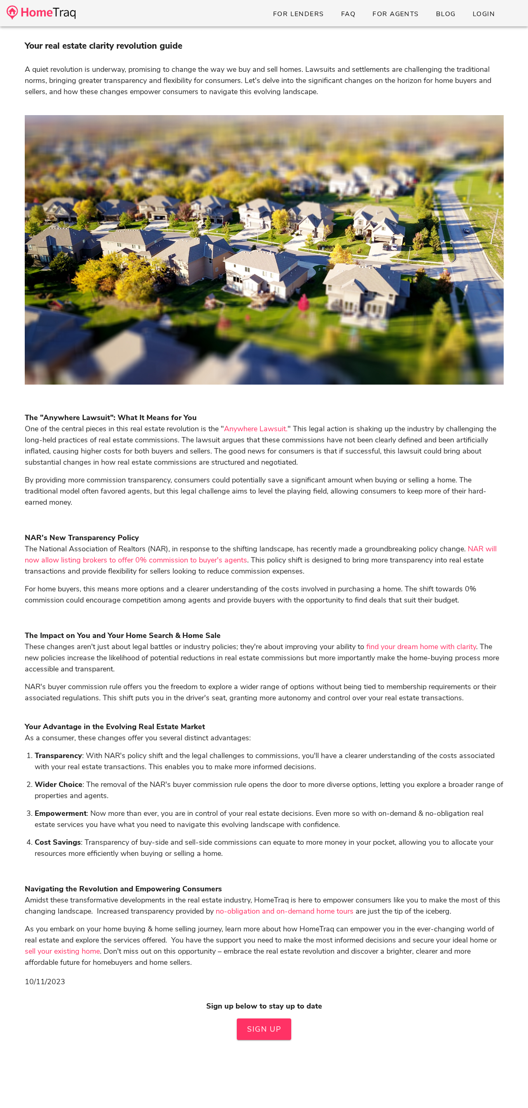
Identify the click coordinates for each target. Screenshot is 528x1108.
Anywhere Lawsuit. (256, 429)
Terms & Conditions (238, 1097)
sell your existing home (62, 951)
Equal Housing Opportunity (254, 1081)
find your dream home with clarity (421, 647)
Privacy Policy (299, 1097)
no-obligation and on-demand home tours (285, 911)
